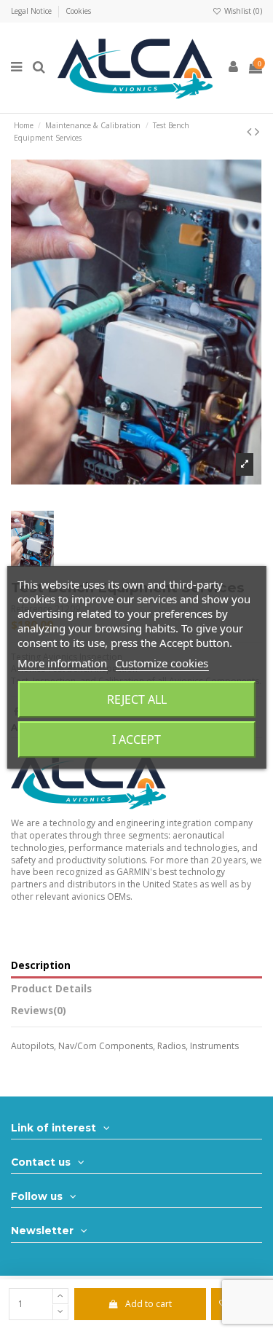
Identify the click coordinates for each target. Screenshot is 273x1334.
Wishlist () (242, 11)
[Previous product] (251, 131)
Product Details (51, 989)
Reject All (137, 699)
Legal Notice (32, 11)
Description (41, 966)
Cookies (78, 11)
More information (62, 663)
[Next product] (257, 131)
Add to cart (148, 1304)
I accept (136, 739)
